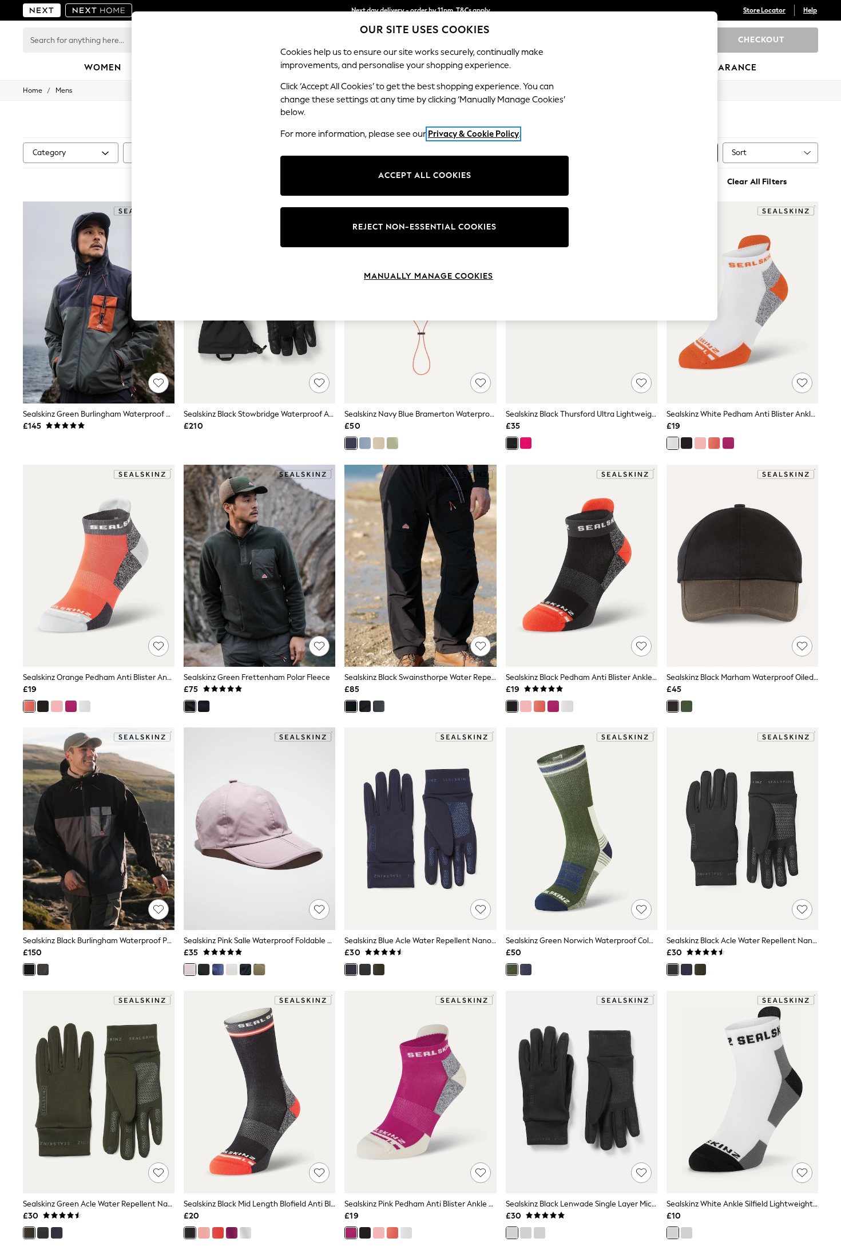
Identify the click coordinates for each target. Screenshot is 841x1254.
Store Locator (764, 10)
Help (810, 10)
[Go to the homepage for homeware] (99, 10)
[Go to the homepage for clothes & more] (42, 10)
